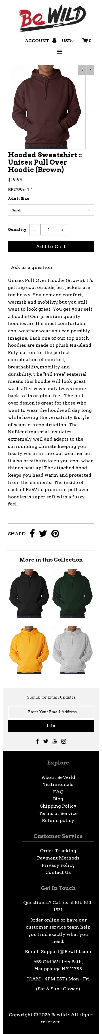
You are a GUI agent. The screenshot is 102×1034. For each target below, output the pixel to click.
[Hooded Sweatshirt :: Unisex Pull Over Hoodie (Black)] (29, 616)
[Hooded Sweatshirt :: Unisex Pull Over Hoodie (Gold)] (29, 672)
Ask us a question (31, 267)
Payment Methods (58, 858)
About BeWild (58, 777)
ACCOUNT (37, 40)
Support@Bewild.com (66, 951)
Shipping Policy (58, 806)
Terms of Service (58, 813)
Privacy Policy (58, 865)
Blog (58, 798)
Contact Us (58, 872)
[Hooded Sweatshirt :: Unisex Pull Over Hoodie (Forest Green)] (72, 616)
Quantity (17, 229)
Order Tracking (58, 850)
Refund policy (58, 820)
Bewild (59, 1014)
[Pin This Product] (55, 534)
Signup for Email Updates (51, 697)
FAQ (58, 791)
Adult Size (18, 198)
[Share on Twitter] (43, 534)
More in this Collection (51, 560)
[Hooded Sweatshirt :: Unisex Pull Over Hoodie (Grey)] (72, 672)
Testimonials (58, 784)
